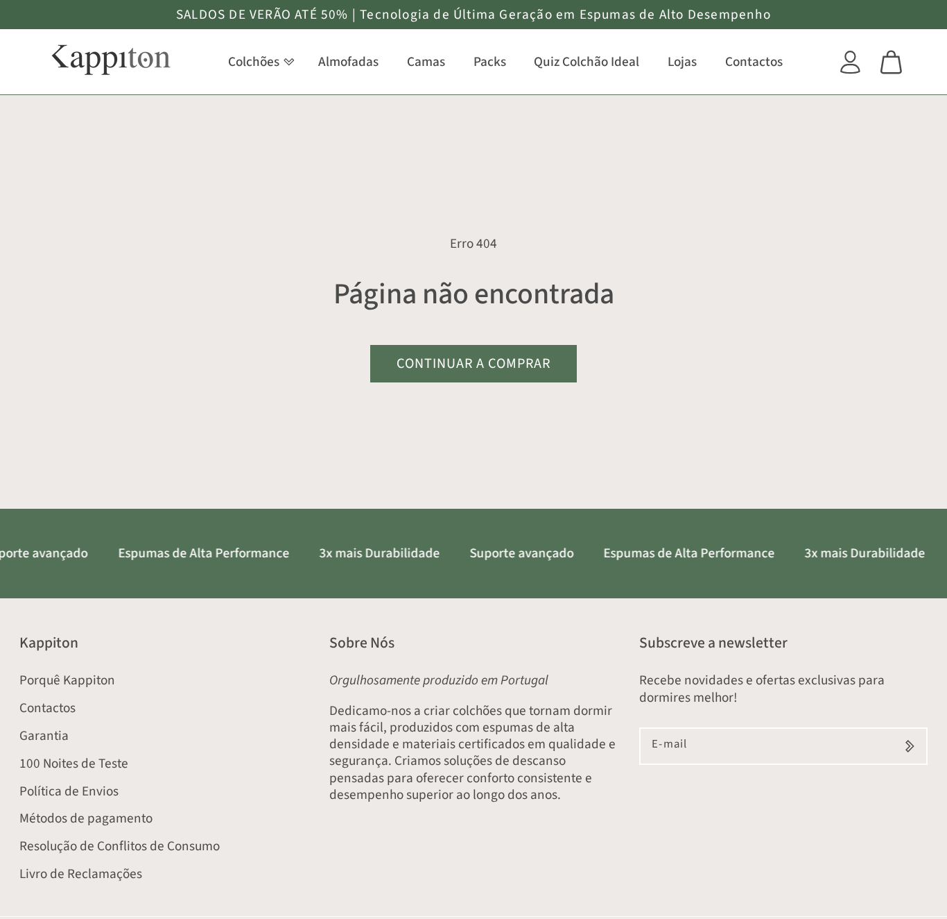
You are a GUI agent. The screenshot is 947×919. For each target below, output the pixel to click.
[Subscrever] (910, 746)
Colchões (253, 61)
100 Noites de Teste (73, 763)
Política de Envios (69, 791)
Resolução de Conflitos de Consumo (119, 846)
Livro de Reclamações (80, 874)
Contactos (47, 708)
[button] (258, 62)
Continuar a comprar (473, 363)
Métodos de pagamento (86, 818)
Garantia (44, 735)
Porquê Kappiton (67, 680)
